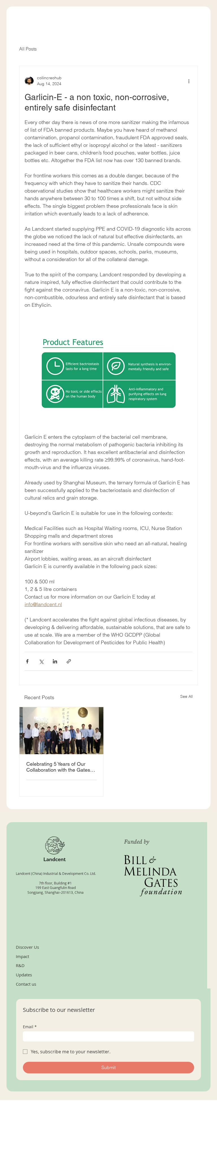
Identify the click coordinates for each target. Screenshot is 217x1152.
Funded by (137, 842)
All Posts (28, 49)
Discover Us (27, 947)
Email (30, 1026)
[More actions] (189, 81)
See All (186, 696)
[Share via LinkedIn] (55, 661)
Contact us (26, 984)
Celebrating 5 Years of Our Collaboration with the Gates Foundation (58, 767)
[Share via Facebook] (27, 661)
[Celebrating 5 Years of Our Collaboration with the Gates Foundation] (61, 730)
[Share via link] (68, 661)
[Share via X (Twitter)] (41, 661)
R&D (20, 965)
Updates (24, 974)
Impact (22, 956)
